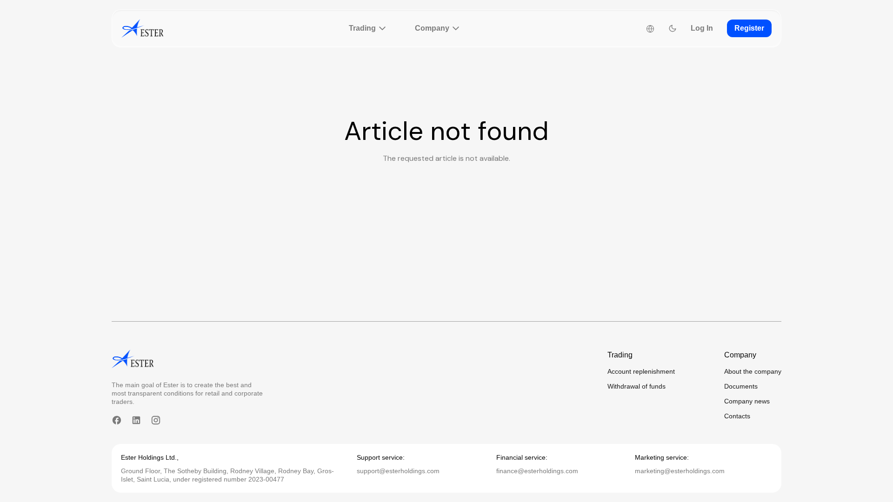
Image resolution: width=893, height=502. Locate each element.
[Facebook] (117, 420)
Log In (702, 28)
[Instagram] (156, 420)
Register (749, 28)
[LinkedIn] (136, 420)
